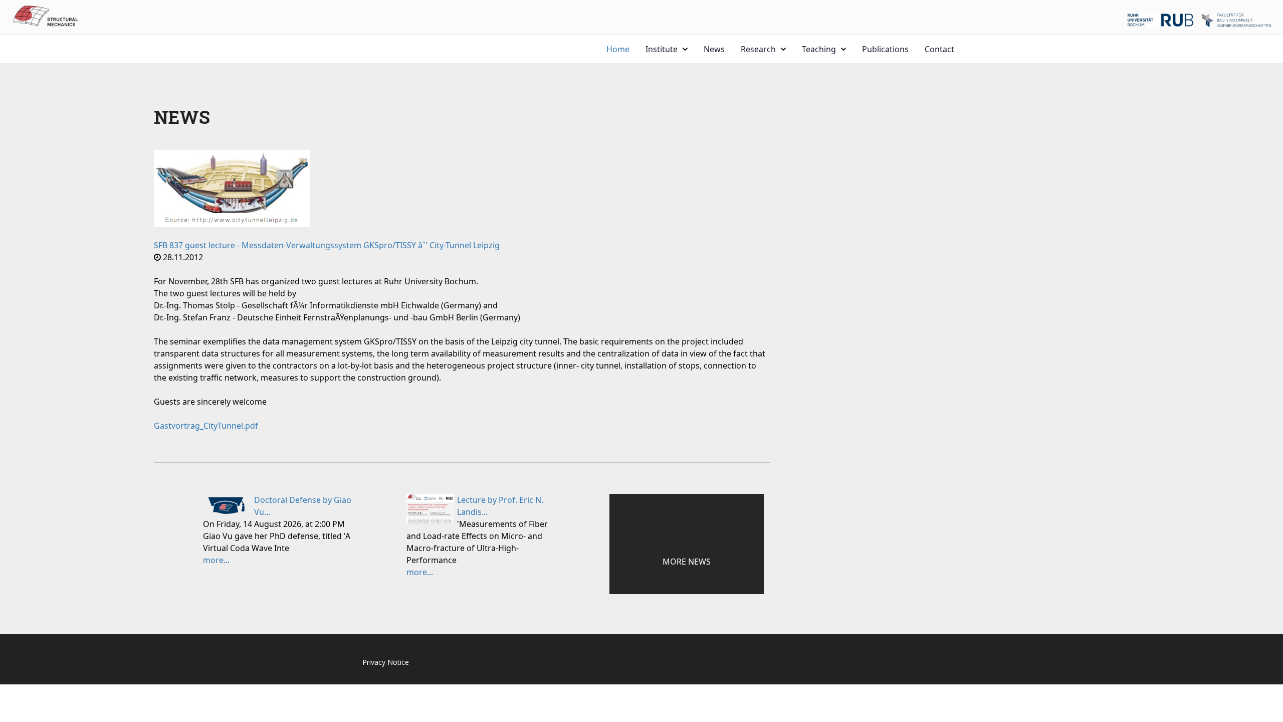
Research (758, 49)
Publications (885, 49)
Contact (939, 49)
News (714, 49)
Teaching (819, 49)
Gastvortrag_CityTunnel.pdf (206, 425)
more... (216, 560)
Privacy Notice (385, 662)
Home (617, 49)
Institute (662, 49)
